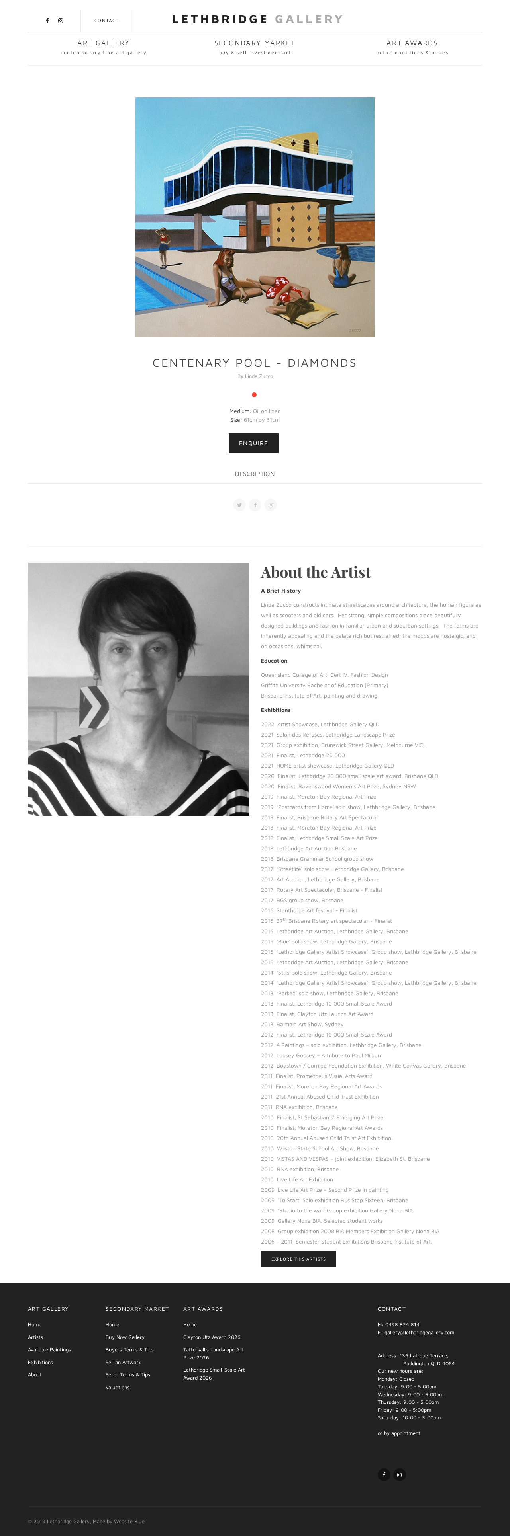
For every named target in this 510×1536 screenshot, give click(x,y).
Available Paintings (49, 1349)
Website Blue (129, 1521)
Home (34, 1324)
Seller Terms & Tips (128, 1374)
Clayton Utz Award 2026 (212, 1337)
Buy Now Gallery (125, 1337)
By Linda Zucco (255, 376)
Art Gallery (104, 47)
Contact (106, 20)
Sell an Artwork (123, 1362)
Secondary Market (255, 47)
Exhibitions (40, 1362)
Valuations (117, 1387)
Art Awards (413, 47)
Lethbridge (258, 18)
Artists (35, 1337)
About (35, 1374)
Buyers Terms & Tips (130, 1349)
